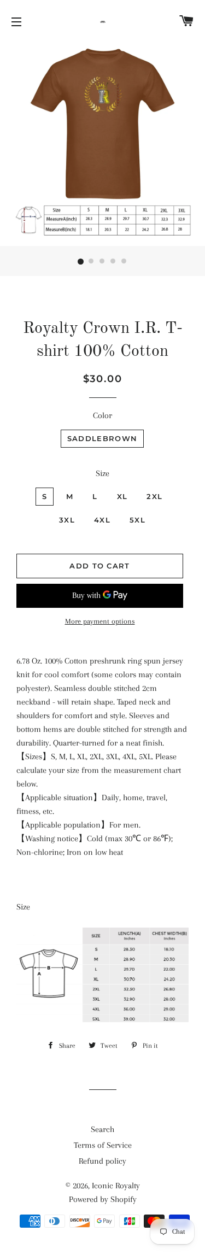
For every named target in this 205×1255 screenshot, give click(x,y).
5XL (137, 519)
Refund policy (102, 1161)
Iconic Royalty (116, 1186)
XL (122, 496)
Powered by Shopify (103, 1199)
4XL (102, 519)
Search (102, 1129)
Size (102, 473)
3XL (67, 519)
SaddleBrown (102, 438)
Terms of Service (103, 1145)
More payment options (100, 621)
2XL (154, 496)
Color (102, 415)
